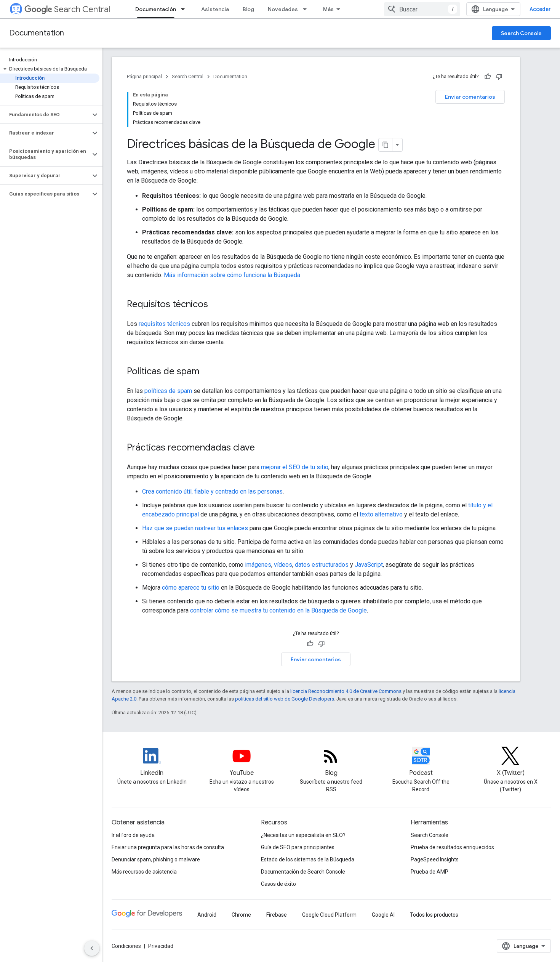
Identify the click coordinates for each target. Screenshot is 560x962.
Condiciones (126, 946)
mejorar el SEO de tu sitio (294, 467)
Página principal (144, 76)
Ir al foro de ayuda (133, 835)
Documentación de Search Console (303, 872)
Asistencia (215, 9)
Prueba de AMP (429, 872)
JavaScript (369, 564)
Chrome (241, 915)
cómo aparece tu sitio (190, 587)
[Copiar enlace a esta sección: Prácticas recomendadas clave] (264, 448)
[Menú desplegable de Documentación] (185, 9)
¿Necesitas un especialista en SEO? (303, 835)
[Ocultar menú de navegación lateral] (91, 948)
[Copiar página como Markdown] (385, 144)
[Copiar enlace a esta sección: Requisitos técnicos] (218, 304)
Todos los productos (434, 915)
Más (328, 9)
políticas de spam (168, 390)
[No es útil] (499, 76)
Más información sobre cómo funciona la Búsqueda (232, 275)
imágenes (258, 564)
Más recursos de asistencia (144, 872)
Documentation (36, 33)
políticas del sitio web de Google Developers (284, 699)
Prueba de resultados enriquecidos (452, 847)
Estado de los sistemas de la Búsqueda (307, 859)
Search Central (82, 9)
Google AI (383, 915)
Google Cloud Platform (329, 915)
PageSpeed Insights (435, 859)
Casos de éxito (278, 884)
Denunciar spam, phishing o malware (156, 859)
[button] (49, 69)
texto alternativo (381, 514)
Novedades (283, 9)
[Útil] (487, 76)
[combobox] (422, 9)
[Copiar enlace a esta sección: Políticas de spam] (209, 372)
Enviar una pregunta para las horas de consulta (168, 847)
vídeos (283, 564)
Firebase (276, 915)
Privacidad (160, 946)
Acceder (540, 9)
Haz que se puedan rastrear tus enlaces (195, 528)
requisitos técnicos (164, 323)
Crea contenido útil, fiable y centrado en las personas (212, 491)
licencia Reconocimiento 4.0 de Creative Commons (346, 691)
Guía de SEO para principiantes (297, 847)
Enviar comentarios (470, 96)
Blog (248, 9)
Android (206, 915)
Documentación (155, 9)
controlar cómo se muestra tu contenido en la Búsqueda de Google (278, 610)
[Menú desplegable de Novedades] (307, 9)
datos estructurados (322, 564)
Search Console (521, 33)
